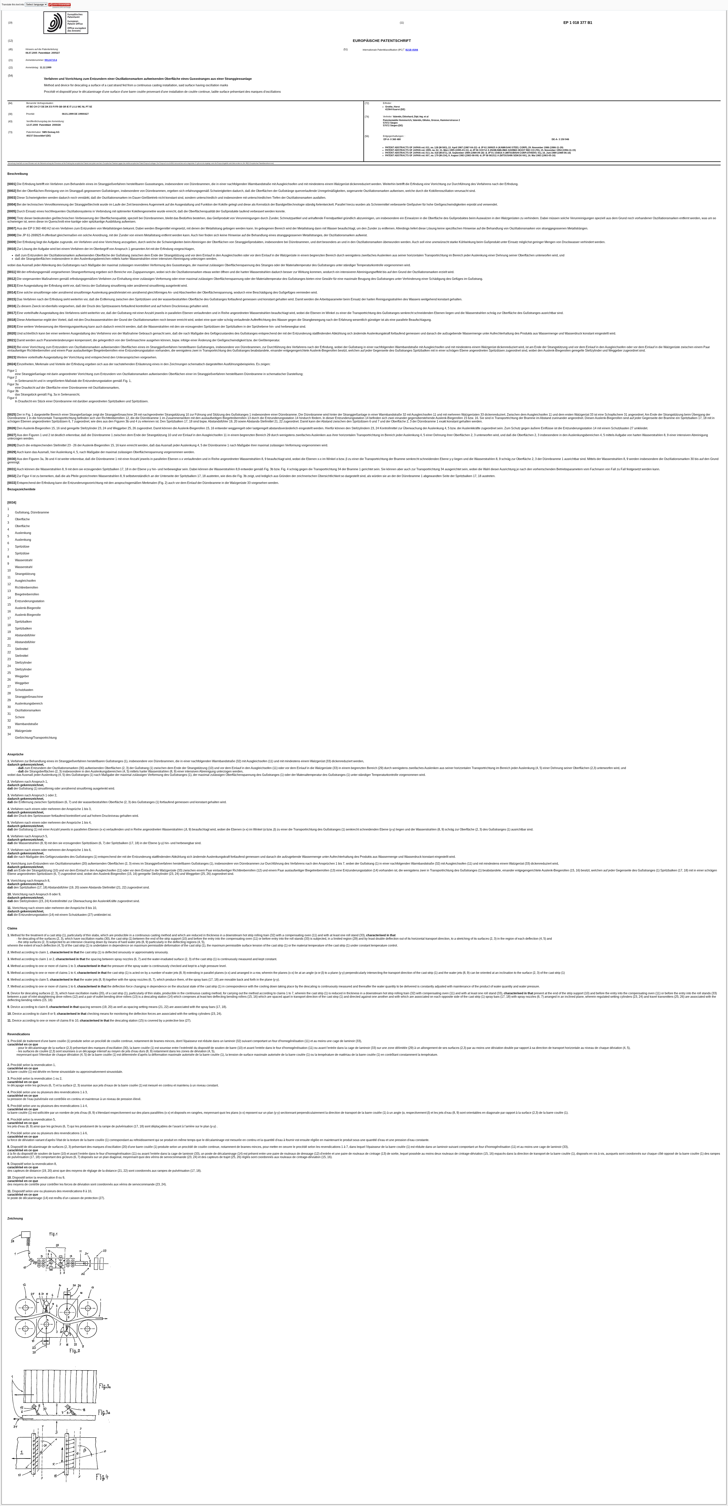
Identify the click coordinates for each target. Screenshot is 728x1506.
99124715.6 (51, 60)
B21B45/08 (412, 50)
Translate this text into (13, 4)
